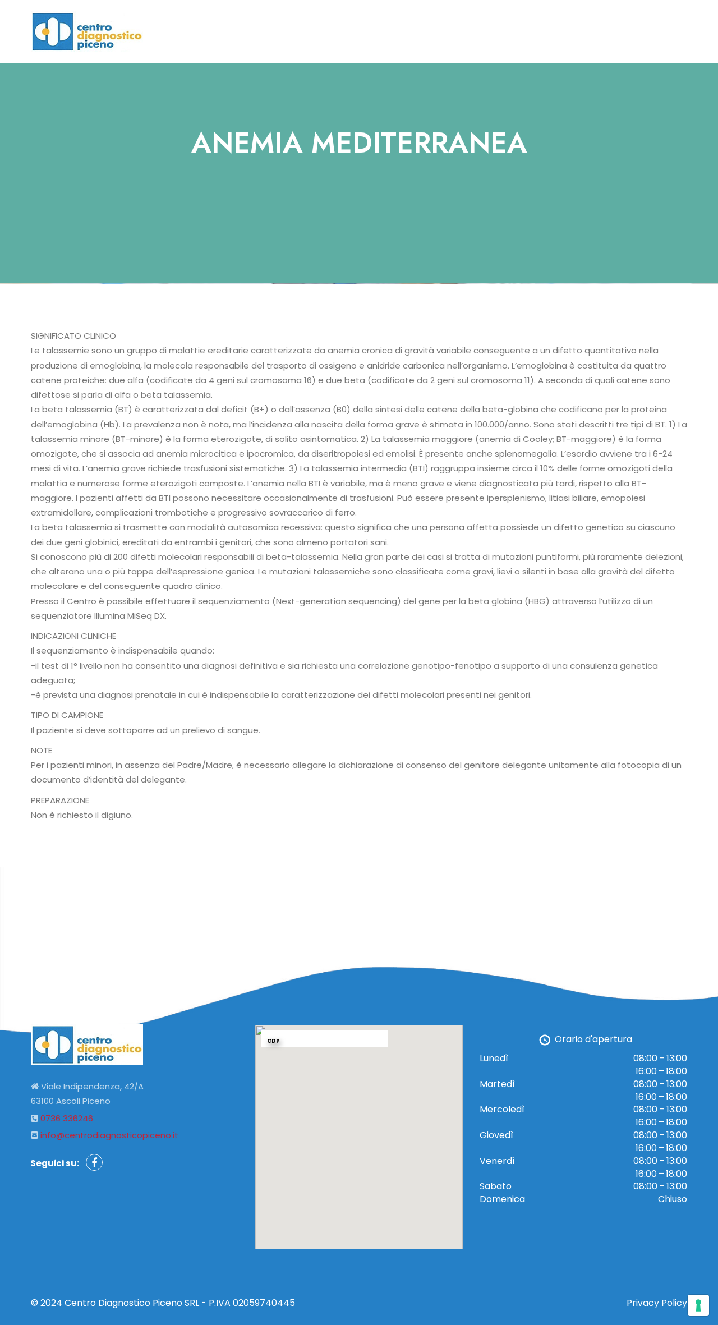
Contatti (660, 27)
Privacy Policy (657, 1302)
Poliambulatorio (584, 27)
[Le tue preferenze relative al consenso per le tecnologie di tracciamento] (698, 1305)
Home (515, 27)
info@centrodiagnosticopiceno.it (109, 1135)
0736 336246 (66, 1118)
